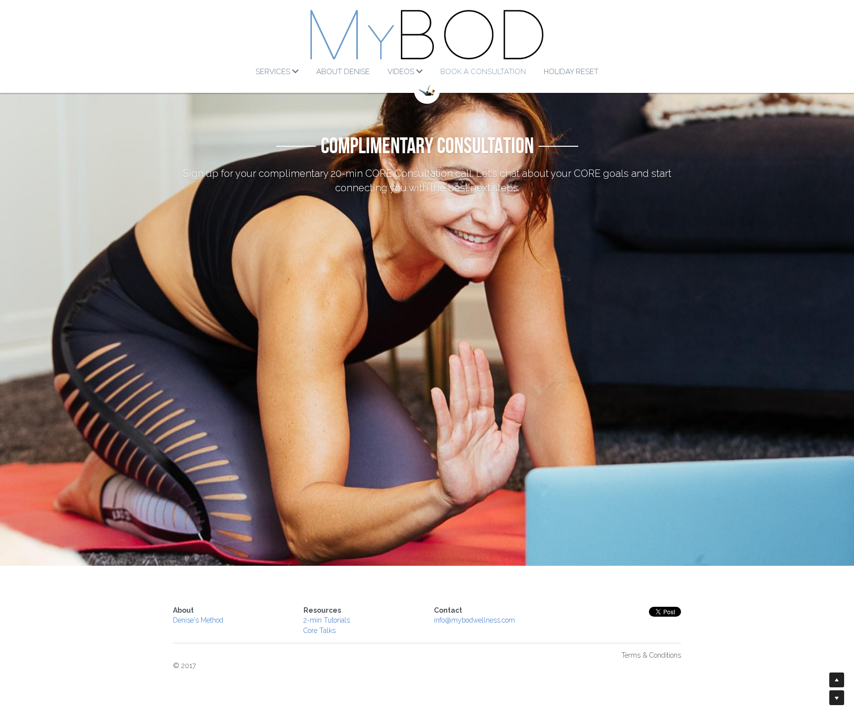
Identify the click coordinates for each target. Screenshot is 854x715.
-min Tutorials (328, 620)
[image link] (426, 34)
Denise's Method (198, 620)
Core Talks (319, 630)
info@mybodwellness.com (474, 620)
